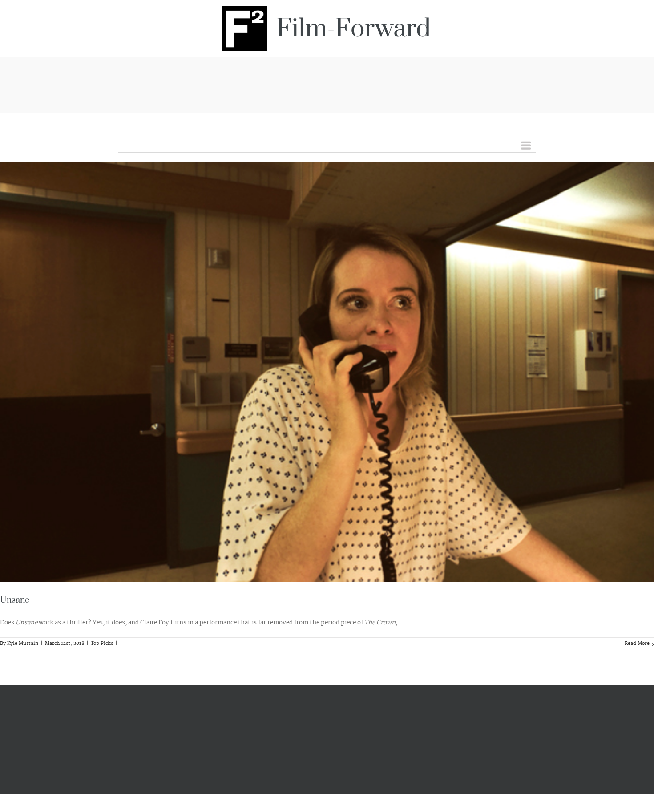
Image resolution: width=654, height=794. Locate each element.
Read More (637, 643)
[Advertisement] (327, 84)
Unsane (14, 600)
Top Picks (102, 643)
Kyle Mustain (22, 643)
